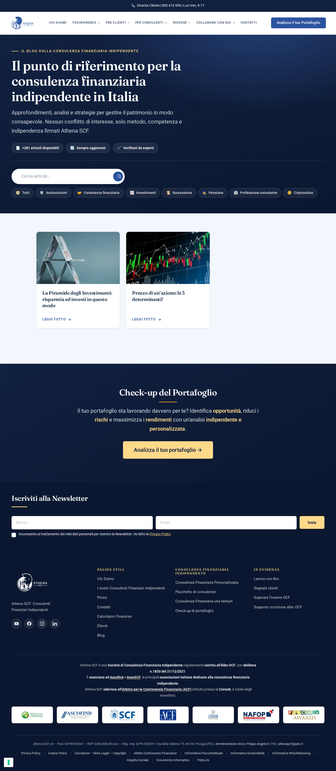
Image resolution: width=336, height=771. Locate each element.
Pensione (212, 193)
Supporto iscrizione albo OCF (278, 607)
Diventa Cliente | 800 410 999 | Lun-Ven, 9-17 (170, 5)
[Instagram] (42, 624)
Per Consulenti (149, 22)
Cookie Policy (57, 753)
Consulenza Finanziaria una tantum (204, 601)
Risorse (180, 22)
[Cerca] (118, 176)
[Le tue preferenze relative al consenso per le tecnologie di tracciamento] (8, 762)
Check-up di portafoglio (194, 611)
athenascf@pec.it (290, 744)
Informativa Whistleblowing (291, 753)
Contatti (249, 22)
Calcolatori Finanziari (114, 616)
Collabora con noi (213, 22)
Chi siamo (58, 22)
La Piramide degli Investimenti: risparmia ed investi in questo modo (77, 299)
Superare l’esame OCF (272, 597)
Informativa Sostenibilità (247, 753)
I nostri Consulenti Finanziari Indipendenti (131, 588)
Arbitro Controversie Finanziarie (155, 753)
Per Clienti (116, 22)
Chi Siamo (105, 579)
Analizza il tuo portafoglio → (168, 450)
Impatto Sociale (138, 760)
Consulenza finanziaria (98, 193)
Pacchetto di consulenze (195, 592)
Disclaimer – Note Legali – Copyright (100, 753)
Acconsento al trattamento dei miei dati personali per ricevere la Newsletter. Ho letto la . (94, 534)
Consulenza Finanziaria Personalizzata (206, 582)
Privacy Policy (160, 534)
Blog (101, 635)
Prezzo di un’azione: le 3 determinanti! (158, 296)
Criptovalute (300, 193)
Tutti (23, 193)
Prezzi (102, 597)
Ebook (102, 626)
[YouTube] (16, 624)
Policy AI (203, 760)
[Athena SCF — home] (22, 23)
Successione (179, 193)
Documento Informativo (172, 760)
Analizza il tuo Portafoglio (298, 22)
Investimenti (143, 193)
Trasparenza (84, 22)
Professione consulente (255, 193)
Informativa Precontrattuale (204, 753)
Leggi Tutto (54, 319)
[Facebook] (29, 624)
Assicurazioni (53, 193)
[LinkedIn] (55, 624)
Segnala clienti (266, 588)
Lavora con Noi (266, 579)
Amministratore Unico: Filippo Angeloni (242, 744)
